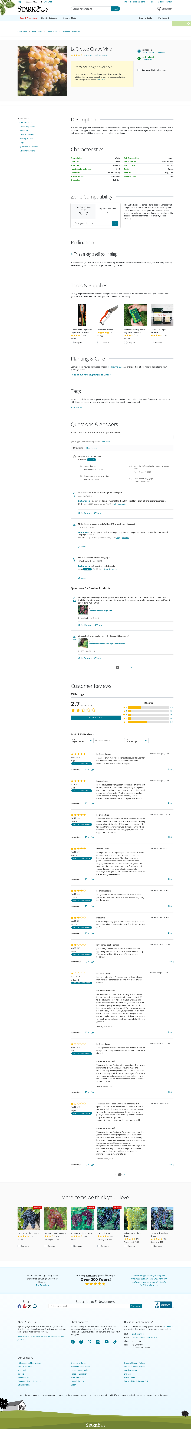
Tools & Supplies (26, 134)
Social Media (129, 1377)
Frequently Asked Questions (29, 1381)
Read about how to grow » (91, 374)
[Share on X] (30, 1306)
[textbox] (122, 437)
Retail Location (130, 1370)
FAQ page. (167, 1326)
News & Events (77, 1381)
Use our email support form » (144, 1337)
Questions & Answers (28, 146)
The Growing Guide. (115, 367)
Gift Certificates (24, 1385)
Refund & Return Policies (134, 1366)
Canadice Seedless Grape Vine (100, 611)
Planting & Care (26, 138)
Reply (115, 504)
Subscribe (136, 1306)
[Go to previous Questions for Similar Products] (113, 667)
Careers (21, 1374)
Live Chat (48, 2)
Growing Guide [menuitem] (145, 18)
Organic (74, 1385)
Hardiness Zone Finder (80, 1366)
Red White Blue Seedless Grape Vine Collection (107, 644)
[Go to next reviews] (129, 1174)
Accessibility (23, 1370)
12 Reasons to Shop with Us (161, 2)
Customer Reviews (27, 151)
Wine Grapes (76, 407)
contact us (101, 79)
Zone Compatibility (27, 126)
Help (19, 2)
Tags (21, 142)
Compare (78, 342)
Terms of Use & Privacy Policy (137, 1381)
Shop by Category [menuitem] (49, 18)
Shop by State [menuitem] (69, 18)
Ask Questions (101, 55)
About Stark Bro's (25, 1366)
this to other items (154, 70)
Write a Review (96, 718)
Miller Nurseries (77, 1377)
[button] (148, 707)
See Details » (42, 1285)
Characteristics (25, 122)
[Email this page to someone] (35, 1306)
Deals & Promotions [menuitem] (28, 18)
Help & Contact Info (79, 1370)
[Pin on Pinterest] (25, 1306)
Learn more (105, 442)
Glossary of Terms (78, 1363)
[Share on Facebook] (19, 1306)
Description (24, 118)
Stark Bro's (22, 31)
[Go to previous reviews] (115, 1174)
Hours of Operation (79, 1374)
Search (115, 9)
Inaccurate (122, 504)
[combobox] (82, 740)
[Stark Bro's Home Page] (33, 9)
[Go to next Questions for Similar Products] (131, 667)
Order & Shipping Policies (134, 1363)
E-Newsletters (23, 1377)
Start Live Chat (138, 1334)
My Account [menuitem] (163, 18)
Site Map (127, 1374)
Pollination (23, 130)
